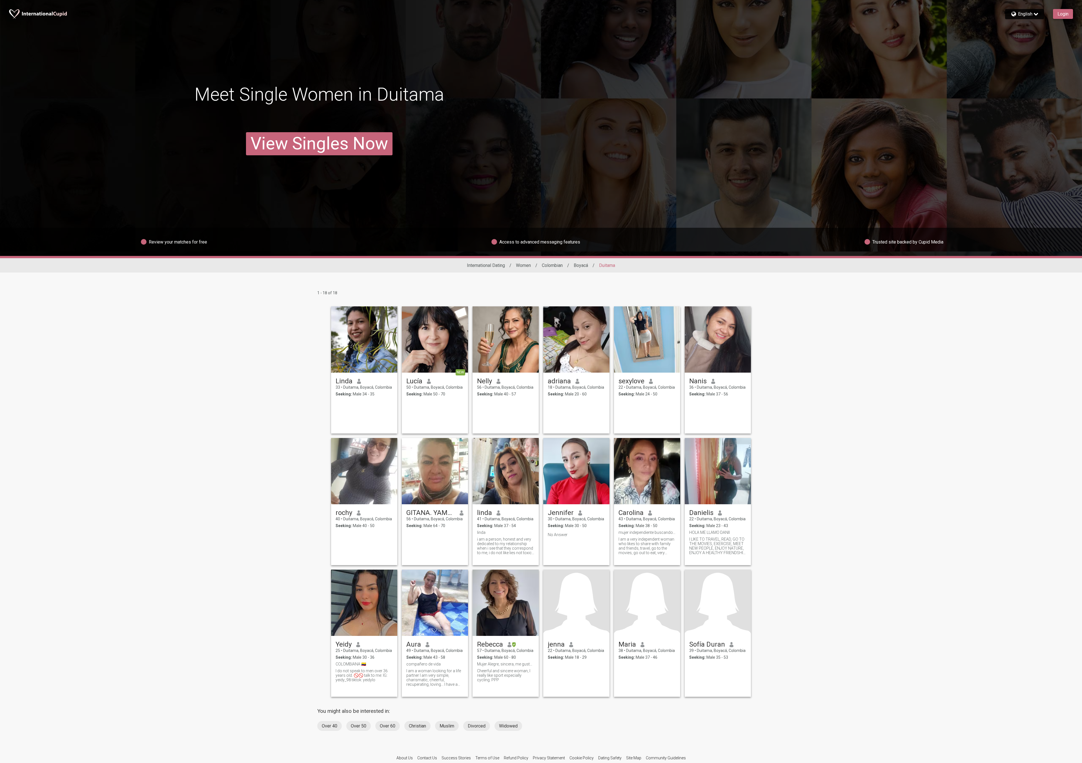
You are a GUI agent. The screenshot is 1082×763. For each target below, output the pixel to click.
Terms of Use (487, 758)
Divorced (476, 726)
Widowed (508, 726)
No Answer (557, 534)
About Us (404, 758)
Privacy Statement (549, 758)
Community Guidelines (666, 758)
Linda (344, 381)
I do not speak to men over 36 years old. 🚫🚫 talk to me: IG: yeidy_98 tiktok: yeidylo (362, 675)
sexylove (631, 381)
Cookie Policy (581, 758)
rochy (344, 513)
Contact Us (427, 758)
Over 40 (329, 726)
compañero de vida (423, 664)
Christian (417, 726)
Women (523, 265)
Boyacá (581, 265)
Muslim (447, 726)
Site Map (633, 758)
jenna (556, 644)
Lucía (414, 381)
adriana (559, 381)
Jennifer (561, 513)
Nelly (484, 381)
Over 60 (387, 726)
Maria (627, 644)
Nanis (698, 381)
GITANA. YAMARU (430, 513)
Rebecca (490, 644)
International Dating (486, 265)
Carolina (631, 513)
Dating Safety (610, 758)
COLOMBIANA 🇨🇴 (351, 664)
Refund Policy (516, 758)
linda (484, 513)
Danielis (701, 513)
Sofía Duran (707, 644)
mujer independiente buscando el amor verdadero (647, 532)
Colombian (552, 265)
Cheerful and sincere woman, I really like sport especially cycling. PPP (503, 675)
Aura (413, 644)
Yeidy (344, 644)
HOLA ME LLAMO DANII (709, 532)
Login (1062, 14)
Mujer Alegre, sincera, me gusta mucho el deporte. (505, 664)
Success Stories (456, 758)
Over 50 (358, 726)
